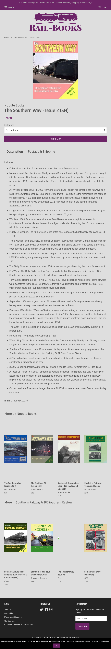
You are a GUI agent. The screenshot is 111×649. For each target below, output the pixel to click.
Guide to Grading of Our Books (18, 625)
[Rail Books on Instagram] (50, 610)
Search (7, 609)
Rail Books (54, 637)
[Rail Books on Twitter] (41, 610)
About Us (8, 613)
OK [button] (56, 646)
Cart (104, 7)
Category (9, 125)
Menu (11, 7)
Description (15, 151)
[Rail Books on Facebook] (46, 610)
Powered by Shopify (69, 637)
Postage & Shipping (41, 151)
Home (6, 37)
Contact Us (9, 621)
